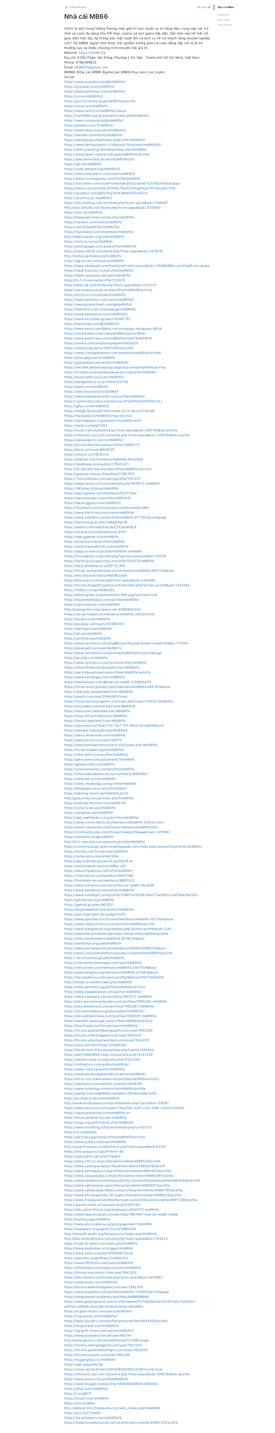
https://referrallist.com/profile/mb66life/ (96, 755)
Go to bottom (225, 24)
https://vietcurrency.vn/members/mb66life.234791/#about (110, 967)
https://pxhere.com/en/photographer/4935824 (101, 343)
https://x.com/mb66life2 (83, 96)
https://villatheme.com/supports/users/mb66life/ (103, 1268)
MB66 (68, 28)
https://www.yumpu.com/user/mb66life (95, 1142)
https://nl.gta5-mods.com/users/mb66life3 (98, 1311)
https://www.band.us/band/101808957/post (98, 1253)
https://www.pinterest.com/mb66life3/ (94, 91)
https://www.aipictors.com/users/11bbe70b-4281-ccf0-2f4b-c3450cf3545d (124, 1108)
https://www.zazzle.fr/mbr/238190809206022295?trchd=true (113, 1369)
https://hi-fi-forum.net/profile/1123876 (94, 280)
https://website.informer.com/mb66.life (95, 803)
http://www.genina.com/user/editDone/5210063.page (106, 1340)
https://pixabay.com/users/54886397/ (94, 624)
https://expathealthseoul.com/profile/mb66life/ (101, 600)
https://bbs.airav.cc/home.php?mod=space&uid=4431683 (109, 580)
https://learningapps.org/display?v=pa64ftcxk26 (102, 421)
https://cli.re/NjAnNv (80, 1132)
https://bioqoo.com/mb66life (87, 619)
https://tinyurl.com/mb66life (86, 1398)
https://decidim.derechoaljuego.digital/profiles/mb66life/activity (115, 367)
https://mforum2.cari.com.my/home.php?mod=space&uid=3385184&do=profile (127, 1374)
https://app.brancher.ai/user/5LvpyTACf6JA (98, 861)
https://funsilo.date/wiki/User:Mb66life (95, 721)
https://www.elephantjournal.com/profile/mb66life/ (104, 396)
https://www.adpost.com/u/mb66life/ (93, 440)
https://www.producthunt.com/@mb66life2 (98, 304)
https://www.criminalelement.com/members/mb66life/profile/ (112, 353)
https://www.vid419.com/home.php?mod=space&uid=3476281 (113, 251)
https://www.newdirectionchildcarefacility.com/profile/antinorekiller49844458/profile (132, 1180)
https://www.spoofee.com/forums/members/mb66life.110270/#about (118, 919)
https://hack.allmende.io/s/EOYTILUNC (95, 566)
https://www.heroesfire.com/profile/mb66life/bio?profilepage (113, 653)
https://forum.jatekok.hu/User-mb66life (95, 1118)
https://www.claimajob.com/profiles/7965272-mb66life (108, 997)
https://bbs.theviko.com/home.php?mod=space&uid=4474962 (113, 1277)
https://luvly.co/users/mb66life (88, 241)
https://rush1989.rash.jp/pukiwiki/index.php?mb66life (106, 116)
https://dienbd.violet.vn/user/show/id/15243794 (102, 1059)
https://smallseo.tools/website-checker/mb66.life (103, 1084)
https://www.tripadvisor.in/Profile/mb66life (98, 871)
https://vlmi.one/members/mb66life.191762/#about (104, 938)
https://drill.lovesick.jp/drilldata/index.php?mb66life (105, 149)
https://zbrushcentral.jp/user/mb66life (94, 958)
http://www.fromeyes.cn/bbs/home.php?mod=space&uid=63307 (115, 1147)
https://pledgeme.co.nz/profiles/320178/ (96, 382)
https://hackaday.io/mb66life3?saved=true (98, 416)
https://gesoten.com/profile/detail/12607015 (99, 474)
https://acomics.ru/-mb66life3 (88, 198)
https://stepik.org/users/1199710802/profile (98, 348)
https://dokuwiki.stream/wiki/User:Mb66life (98, 692)
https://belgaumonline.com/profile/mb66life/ (99, 217)
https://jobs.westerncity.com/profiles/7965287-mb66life (109, 1006)
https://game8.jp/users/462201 (88, 905)
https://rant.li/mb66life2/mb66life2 (92, 227)
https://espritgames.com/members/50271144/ (100, 493)
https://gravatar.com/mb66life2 (89, 87)
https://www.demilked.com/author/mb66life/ (99, 890)
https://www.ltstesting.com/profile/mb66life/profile (105, 1088)
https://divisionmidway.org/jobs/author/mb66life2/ (104, 1011)
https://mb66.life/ (92, 53)
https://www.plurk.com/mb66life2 (91, 1282)
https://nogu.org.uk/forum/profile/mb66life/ (99, 1122)
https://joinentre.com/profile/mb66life (94, 542)
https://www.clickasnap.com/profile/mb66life (100, 784)
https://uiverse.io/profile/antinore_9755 (95, 532)
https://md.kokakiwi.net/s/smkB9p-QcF (95, 866)
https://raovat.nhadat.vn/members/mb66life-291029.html (109, 614)
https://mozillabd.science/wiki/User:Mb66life (99, 706)
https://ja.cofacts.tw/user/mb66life (91, 1098)
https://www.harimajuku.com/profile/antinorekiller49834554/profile (118, 1171)
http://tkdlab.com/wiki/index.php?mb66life (98, 982)
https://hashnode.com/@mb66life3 (91, 324)
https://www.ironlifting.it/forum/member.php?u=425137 (108, 1127)
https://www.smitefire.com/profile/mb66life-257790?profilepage (115, 517)
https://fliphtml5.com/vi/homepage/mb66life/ (100, 309)
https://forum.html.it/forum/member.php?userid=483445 (109, 1050)
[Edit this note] (209, 7)
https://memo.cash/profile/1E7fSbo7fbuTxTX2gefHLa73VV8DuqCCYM (119, 188)
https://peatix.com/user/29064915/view (95, 696)
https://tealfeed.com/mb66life (88, 629)
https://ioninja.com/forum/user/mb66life (96, 851)
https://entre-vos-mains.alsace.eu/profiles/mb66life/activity (111, 1079)
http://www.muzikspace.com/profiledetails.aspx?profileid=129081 (116, 1103)
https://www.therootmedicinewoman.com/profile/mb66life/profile (116, 934)
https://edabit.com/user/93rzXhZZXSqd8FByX (100, 527)
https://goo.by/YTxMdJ (82, 1413)
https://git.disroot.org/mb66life (89, 900)
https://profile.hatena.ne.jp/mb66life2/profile (99, 101)
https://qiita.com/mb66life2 (86, 1389)
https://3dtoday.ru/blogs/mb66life (91, 488)
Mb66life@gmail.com (91, 67)
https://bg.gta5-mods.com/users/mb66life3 (98, 1331)
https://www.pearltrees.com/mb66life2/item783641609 (108, 338)
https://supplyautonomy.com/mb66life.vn (97, 1113)
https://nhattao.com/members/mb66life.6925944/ (104, 459)
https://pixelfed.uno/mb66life (87, 638)
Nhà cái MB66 (226, 7)
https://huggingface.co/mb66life (90, 1360)
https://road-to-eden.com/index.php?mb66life (101, 1243)
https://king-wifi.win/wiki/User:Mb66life (95, 716)
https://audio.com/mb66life (86, 387)
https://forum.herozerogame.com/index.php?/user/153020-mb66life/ (118, 701)
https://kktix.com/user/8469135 (89, 450)
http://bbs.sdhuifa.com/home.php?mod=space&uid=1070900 (112, 208)
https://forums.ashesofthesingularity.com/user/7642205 (108, 1030)
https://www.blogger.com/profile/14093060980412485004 (111, 1384)
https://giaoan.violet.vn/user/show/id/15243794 (102, 1205)
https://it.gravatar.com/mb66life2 (90, 1316)
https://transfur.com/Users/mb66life (92, 222)
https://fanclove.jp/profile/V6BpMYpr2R (95, 522)
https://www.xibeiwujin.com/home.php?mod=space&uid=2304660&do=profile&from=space (137, 266)
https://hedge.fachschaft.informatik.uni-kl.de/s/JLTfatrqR (109, 411)
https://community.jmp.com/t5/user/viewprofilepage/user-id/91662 (117, 832)
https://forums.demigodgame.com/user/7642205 (103, 1345)
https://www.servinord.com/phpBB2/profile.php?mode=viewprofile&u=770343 (126, 643)
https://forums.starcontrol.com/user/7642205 (100, 1272)
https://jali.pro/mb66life (83, 633)
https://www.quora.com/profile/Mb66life (96, 1379)
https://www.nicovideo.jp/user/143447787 (97, 319)
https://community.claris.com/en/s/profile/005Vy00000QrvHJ (113, 401)
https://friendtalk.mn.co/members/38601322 (99, 880)
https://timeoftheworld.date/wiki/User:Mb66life (101, 667)
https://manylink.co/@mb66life (88, 837)
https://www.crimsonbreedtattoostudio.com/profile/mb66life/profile (118, 953)
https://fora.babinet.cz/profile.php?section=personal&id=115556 (115, 556)
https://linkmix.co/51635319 (86, 454)
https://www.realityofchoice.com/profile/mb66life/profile (109, 924)
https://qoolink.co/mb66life (86, 658)
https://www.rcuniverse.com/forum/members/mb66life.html (111, 827)
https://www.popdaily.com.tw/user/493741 (97, 1335)
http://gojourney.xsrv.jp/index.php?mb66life (99, 798)
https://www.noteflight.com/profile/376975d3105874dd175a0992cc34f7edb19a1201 (130, 895)
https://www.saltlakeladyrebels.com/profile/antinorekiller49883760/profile (123, 1190)
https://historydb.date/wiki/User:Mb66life (97, 711)
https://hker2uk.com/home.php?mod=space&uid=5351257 (110, 285)
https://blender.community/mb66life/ (93, 135)
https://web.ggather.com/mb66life (91, 537)
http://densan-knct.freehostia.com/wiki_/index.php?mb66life (112, 1408)
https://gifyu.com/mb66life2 (86, 406)
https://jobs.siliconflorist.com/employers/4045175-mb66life (111, 1210)
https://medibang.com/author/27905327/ (96, 464)
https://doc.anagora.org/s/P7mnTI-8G (94, 1151)
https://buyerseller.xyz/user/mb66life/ (94, 377)
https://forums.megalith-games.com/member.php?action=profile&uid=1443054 (126, 585)
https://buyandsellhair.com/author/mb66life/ (99, 909)
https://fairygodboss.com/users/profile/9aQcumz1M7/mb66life (114, 977)
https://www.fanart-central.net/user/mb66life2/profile (107, 154)
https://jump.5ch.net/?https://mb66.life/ (95, 1045)
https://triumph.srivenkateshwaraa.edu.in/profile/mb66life (110, 372)
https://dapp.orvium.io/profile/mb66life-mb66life (103, 551)
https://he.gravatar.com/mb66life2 (91, 1326)
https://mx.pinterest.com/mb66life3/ (93, 1418)
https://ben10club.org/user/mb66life (92, 943)
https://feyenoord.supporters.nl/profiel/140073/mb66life (109, 561)
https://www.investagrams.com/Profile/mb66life (102, 178)
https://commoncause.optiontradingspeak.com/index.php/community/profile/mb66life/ (133, 846)
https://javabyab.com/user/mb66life (92, 648)
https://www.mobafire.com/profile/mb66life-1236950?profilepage (116, 1292)
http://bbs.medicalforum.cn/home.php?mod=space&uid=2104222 (116, 1239)
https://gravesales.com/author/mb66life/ (96, 362)
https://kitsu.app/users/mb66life (89, 358)
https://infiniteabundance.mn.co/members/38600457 (106, 774)
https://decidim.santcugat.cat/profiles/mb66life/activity (108, 1021)
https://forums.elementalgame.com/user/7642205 (103, 1287)
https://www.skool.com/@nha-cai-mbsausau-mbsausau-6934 (113, 329)
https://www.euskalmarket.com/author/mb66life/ (103, 992)
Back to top (224, 19)
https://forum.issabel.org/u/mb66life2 (94, 750)
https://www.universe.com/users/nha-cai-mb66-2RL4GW (109, 885)
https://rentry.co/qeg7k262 (85, 425)
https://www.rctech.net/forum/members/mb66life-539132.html (114, 822)
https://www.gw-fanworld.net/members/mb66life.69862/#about (115, 948)
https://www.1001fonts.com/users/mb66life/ (99, 1263)
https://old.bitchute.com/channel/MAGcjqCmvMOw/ (105, 333)
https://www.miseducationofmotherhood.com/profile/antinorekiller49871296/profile (130, 1200)
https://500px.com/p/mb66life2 (89, 590)
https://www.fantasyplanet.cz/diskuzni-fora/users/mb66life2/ (113, 145)
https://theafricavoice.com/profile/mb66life (98, 270)
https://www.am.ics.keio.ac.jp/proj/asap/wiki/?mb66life (108, 1224)
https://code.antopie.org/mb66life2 (92, 169)
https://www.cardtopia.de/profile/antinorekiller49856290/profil (114, 1166)
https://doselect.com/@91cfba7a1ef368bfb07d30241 (106, 193)
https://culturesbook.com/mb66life (92, 604)
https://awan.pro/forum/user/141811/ (93, 740)
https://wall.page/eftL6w (83, 1364)
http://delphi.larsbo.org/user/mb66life (94, 237)
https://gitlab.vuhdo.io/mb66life (89, 764)
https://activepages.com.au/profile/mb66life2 (100, 246)
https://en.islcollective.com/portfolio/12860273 (102, 445)
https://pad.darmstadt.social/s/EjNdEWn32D (99, 159)
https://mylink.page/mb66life (87, 1219)
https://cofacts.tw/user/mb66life (90, 808)
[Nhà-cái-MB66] (62, 16)
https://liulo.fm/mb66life (83, 212)
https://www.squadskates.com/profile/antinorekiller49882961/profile (119, 1176)
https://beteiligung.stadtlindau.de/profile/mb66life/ (104, 140)
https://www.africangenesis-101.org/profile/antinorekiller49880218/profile (123, 1195)
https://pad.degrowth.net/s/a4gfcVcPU (95, 914)
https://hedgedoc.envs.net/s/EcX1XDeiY (95, 788)
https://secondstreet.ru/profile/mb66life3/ (97, 498)
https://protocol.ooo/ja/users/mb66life (95, 295)
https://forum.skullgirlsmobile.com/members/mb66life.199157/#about (119, 571)
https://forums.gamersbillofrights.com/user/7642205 (106, 1350)
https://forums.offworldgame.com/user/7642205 (102, 1035)
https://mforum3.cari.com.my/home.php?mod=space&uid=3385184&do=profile (127, 435)
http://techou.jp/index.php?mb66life (92, 256)
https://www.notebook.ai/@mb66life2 (94, 120)
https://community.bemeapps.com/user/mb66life (102, 963)
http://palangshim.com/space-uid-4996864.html (102, 609)
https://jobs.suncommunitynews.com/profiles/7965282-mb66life (115, 1001)
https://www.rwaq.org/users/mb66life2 (95, 130)
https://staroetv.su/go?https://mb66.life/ (96, 1258)
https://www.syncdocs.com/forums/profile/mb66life (105, 663)
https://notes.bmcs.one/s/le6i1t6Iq (91, 856)
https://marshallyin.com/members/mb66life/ (99, 232)
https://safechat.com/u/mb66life (90, 779)
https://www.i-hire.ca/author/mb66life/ (94, 1069)
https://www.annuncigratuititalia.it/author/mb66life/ (105, 1074)
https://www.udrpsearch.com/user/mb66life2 (99, 174)
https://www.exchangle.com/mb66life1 (94, 677)
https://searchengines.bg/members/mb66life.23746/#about (111, 972)
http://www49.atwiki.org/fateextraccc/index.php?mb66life (110, 1234)
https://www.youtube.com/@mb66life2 (95, 82)
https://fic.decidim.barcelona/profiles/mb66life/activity (108, 469)
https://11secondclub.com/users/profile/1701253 (102, 479)
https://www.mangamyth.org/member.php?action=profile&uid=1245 (118, 929)
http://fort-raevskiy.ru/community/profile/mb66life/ (105, 842)
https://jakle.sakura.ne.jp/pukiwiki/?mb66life (99, 759)
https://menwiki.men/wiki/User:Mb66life (95, 730)
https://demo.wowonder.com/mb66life (94, 735)
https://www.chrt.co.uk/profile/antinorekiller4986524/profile (112, 1161)
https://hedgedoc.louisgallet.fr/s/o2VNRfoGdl (100, 1229)
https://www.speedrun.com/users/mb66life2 (99, 299)
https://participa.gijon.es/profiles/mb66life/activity (104, 1137)
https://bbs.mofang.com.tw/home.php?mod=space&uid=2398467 (116, 203)
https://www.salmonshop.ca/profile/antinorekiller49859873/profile (117, 1185)
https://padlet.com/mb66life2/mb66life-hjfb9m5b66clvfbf (110, 1093)
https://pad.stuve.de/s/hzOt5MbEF (91, 391)
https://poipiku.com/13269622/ (89, 125)
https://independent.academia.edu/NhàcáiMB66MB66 (106, 1297)
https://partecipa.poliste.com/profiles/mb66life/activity (108, 290)
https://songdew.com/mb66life (88, 813)
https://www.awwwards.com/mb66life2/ (96, 314)
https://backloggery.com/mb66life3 (92, 503)
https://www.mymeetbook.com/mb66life (96, 546)
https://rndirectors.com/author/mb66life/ (96, 1064)
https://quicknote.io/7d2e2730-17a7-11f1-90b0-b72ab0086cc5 (114, 725)
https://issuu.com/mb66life (85, 106)
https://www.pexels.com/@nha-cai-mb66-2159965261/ (108, 682)
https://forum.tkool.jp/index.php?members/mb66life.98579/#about (117, 687)
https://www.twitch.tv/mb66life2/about (95, 111)
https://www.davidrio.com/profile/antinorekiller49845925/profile (115, 1321)
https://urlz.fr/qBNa (79, 1403)
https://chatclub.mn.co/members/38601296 (98, 876)
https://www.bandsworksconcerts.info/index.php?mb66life (110, 745)
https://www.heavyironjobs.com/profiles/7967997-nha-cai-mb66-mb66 (121, 1214)
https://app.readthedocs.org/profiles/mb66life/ (101, 817)
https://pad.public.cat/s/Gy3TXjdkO (92, 1156)
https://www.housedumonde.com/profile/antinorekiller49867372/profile (121, 1422)
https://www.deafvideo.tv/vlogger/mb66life (98, 1248)
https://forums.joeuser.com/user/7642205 (97, 1355)
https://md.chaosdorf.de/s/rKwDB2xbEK (96, 575)
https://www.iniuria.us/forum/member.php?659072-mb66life (112, 483)
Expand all (223, 14)
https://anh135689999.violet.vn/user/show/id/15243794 (108, 1055)
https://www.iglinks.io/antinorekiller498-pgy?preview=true (110, 595)
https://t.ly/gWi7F (78, 1393)
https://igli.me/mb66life (82, 164)
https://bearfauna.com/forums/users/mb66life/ (101, 1026)
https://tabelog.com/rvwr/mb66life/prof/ (96, 793)
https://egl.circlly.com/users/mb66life (94, 261)
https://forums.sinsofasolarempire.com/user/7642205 (106, 1040)
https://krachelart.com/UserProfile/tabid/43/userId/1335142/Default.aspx (122, 183)
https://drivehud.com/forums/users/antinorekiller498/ (106, 508)
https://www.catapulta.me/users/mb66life (97, 275)
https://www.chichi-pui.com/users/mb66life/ (99, 512)
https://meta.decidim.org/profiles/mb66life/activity (104, 987)
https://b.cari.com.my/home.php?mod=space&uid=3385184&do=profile (120, 430)
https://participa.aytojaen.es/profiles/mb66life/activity (107, 672)
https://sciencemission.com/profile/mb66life (99, 769)
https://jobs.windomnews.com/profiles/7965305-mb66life (110, 1016)
